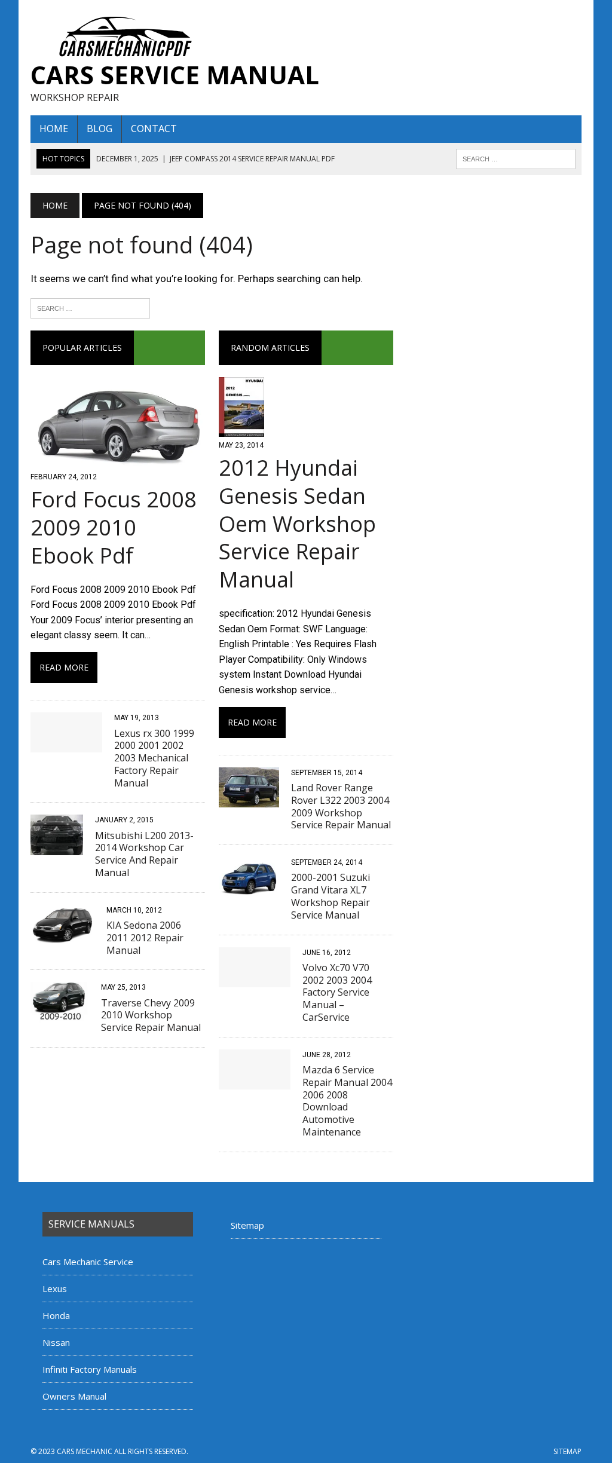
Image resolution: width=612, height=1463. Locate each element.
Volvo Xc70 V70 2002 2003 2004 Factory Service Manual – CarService (337, 992)
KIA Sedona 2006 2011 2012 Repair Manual (144, 938)
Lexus (54, 1288)
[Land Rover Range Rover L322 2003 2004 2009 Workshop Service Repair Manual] (249, 800)
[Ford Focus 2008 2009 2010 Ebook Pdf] (117, 460)
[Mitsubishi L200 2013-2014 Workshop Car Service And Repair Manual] (56, 847)
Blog (99, 128)
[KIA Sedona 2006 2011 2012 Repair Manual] (62, 936)
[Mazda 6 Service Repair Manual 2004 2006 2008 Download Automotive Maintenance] (254, 1081)
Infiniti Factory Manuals (89, 1369)
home (53, 128)
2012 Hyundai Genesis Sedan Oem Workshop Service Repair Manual (297, 523)
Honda (56, 1315)
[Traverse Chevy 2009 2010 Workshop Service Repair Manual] (59, 1014)
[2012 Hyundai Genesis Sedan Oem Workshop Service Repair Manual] (241, 428)
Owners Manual (74, 1396)
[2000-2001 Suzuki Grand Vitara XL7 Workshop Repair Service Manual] (249, 889)
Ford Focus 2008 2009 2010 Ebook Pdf (113, 527)
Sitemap (247, 1225)
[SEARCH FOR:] (516, 157)
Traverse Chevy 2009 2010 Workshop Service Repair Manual (151, 1015)
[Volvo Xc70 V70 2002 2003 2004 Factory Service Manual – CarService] (254, 979)
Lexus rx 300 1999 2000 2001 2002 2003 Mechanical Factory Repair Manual (154, 758)
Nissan (56, 1342)
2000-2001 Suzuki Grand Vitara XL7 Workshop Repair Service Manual (330, 896)
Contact (154, 128)
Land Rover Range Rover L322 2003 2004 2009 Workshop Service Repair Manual (341, 806)
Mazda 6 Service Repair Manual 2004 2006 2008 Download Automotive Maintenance (347, 1100)
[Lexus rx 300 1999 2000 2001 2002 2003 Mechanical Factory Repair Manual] (66, 745)
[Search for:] (90, 307)
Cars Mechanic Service (87, 1262)
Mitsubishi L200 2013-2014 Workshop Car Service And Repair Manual (144, 854)
